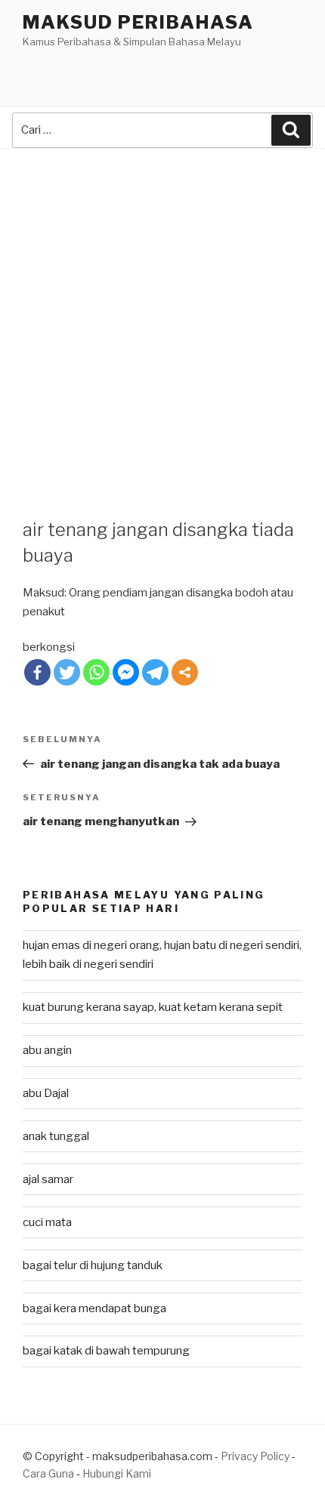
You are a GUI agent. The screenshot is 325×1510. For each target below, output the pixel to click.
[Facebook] (37, 672)
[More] (185, 672)
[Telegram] (155, 672)
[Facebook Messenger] (126, 672)
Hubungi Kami (116, 1473)
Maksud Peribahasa (138, 22)
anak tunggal (56, 1136)
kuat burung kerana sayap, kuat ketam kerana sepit (153, 1007)
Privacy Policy (255, 1456)
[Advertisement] (162, 318)
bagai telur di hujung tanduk (92, 1265)
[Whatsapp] (96, 672)
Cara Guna (49, 1473)
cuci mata (47, 1222)
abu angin (47, 1050)
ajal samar (48, 1179)
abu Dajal (46, 1093)
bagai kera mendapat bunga (94, 1308)
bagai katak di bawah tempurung (106, 1350)
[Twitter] (67, 672)
